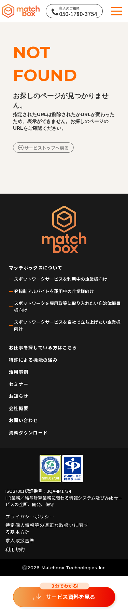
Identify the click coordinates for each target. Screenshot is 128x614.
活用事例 (18, 371)
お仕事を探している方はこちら (43, 347)
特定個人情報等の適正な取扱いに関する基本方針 (46, 528)
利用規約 (15, 549)
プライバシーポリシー (29, 516)
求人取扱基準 (20, 540)
